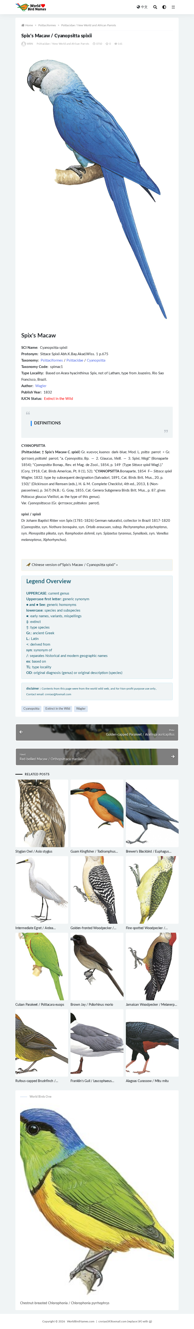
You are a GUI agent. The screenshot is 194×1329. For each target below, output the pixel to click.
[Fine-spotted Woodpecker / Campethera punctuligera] (152, 890)
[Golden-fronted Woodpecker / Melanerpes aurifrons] (97, 890)
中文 (144, 7)
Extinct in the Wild (57, 708)
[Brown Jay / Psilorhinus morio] (97, 966)
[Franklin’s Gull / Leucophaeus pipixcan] (97, 1043)
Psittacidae (74, 360)
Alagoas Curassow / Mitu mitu (147, 1081)
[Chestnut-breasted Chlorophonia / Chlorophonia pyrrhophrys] (97, 1201)
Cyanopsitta (96, 360)
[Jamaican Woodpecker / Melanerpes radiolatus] (152, 966)
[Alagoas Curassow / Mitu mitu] (152, 1043)
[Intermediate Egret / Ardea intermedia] (41, 890)
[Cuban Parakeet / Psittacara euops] (41, 966)
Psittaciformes (47, 25)
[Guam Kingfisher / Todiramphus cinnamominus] (97, 813)
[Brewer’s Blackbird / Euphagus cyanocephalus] (152, 813)
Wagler (40, 386)
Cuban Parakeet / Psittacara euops (39, 1004)
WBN (30, 44)
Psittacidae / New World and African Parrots (88, 25)
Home (29, 25)
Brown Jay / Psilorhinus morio (92, 1004)
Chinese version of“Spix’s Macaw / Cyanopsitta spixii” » (75, 565)
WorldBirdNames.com (80, 1321)
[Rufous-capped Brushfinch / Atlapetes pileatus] (41, 1043)
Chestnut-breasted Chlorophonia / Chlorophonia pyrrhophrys (64, 1303)
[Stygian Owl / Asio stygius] (41, 813)
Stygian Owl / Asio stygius (33, 851)
